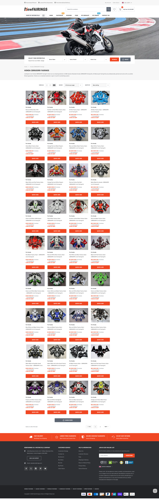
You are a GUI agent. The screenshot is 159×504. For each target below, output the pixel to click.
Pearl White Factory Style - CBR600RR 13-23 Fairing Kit (54, 219)
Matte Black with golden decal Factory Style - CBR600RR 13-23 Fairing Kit (34, 365)
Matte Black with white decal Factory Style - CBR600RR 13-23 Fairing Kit (56, 364)
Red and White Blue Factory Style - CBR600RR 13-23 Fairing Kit (56, 255)
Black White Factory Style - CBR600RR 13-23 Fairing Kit (98, 147)
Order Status (116, 2)
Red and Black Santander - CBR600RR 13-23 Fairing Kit (76, 400)
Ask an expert (34, 458)
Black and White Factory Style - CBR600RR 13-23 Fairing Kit (99, 328)
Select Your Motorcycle (36, 58)
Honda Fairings (28, 489)
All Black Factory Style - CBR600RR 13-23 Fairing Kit (78, 364)
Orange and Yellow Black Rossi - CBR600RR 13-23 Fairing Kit (99, 400)
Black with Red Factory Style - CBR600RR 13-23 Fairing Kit (98, 255)
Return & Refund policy (84, 462)
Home (51, 15)
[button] (127, 2)
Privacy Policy (82, 465)
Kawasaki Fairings (65, 489)
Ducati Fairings (77, 489)
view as (41, 85)
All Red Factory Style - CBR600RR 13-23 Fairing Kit (78, 110)
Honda (29, 107)
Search (114, 59)
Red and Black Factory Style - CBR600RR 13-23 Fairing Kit (98, 219)
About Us (81, 451)
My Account (108, 2)
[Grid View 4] (54, 85)
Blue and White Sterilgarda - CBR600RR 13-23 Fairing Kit (54, 400)
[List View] (47, 85)
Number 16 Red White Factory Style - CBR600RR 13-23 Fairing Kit (78, 219)
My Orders (60, 460)
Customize (59, 15)
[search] (108, 9)
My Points (95, 15)
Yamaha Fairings (52, 489)
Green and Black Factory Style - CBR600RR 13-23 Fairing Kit (99, 292)
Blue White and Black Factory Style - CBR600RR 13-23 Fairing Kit (35, 328)
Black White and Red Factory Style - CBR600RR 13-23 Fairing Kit (35, 183)
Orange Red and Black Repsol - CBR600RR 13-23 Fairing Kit (55, 147)
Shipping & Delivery (84, 460)
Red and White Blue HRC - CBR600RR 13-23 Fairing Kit (33, 110)
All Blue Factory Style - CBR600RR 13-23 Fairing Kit (100, 110)
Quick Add (35, 122)
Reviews (69, 15)
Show (61, 85)
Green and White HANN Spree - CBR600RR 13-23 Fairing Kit (34, 219)
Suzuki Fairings (40, 489)
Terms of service (83, 468)
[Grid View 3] (50, 85)
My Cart (60, 462)
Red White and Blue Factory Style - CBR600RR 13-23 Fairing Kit (78, 255)
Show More (69, 420)
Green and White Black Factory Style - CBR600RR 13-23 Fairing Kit (35, 292)
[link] (114, 9)
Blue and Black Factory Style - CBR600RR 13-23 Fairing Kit (54, 328)
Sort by (87, 85)
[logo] (35, 9)
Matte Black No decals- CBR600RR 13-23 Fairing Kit (100, 183)
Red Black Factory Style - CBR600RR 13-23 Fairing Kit (35, 255)
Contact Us (105, 15)
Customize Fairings (63, 451)
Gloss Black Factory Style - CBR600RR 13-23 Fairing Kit (33, 147)
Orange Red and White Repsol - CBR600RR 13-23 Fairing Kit (55, 183)
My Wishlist (85, 15)
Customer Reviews (83, 454)
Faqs (76, 15)
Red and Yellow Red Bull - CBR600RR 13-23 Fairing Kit (76, 183)
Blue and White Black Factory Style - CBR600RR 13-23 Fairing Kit (78, 292)
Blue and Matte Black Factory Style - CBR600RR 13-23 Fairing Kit (78, 147)
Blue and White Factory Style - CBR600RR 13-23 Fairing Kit (76, 328)
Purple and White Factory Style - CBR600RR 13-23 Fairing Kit (34, 400)
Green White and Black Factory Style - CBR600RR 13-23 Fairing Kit (56, 292)
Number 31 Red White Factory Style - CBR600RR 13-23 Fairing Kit (56, 110)
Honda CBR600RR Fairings (37, 66)
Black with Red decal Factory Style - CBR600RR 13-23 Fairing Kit (100, 364)
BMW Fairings (88, 489)
